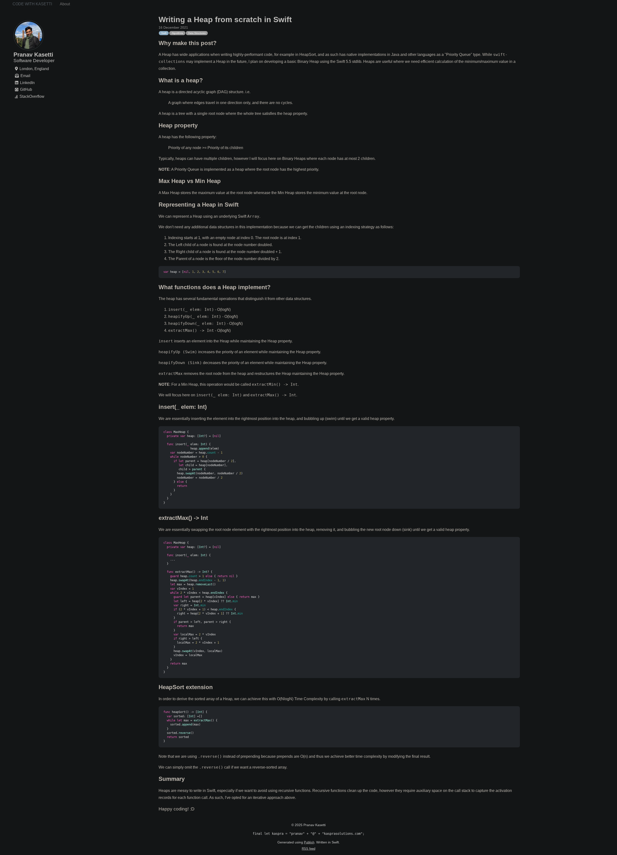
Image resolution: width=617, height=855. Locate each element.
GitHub (26, 90)
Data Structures (197, 33)
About (65, 4)
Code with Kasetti (32, 4)
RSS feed (308, 848)
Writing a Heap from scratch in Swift (225, 19)
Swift (164, 33)
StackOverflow (32, 97)
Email (25, 76)
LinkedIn (27, 83)
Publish (309, 842)
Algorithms (177, 33)
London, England (34, 69)
